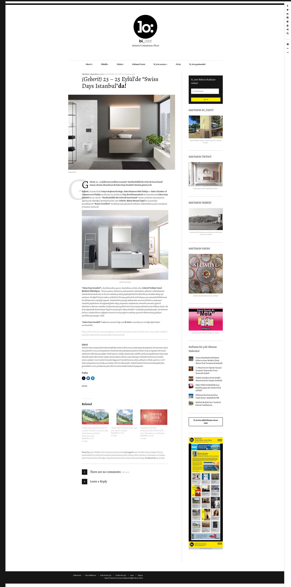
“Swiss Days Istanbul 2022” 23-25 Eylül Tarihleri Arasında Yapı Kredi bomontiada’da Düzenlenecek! (95, 431)
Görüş (178, 64)
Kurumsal (123, 74)
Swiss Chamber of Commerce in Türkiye (149, 455)
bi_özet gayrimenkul (197, 64)
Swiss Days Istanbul (89, 458)
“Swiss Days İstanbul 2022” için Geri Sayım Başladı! (124, 429)
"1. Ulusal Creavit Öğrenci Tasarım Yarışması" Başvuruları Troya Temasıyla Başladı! (209, 370)
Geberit (160, 452)
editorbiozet (86, 74)
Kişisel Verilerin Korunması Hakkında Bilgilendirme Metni (124, 578)
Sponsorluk (131, 74)
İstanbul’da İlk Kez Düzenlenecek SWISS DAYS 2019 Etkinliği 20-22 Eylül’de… (153, 430)
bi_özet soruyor (160, 64)
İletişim (140, 575)
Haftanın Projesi (138, 64)
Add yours (125, 472)
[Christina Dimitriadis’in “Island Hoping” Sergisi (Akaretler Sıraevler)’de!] (288, 48)
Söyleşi (119, 64)
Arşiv (106, 74)
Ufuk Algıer (102, 458)
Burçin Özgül (151, 452)
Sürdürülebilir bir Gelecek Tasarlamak (96, 455)
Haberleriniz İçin (105, 575)
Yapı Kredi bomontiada (116, 458)
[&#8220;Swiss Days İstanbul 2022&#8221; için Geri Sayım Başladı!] (124, 417)
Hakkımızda (77, 575)
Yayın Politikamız (90, 575)
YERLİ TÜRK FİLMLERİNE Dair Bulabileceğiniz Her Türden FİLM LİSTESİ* (208, 388)
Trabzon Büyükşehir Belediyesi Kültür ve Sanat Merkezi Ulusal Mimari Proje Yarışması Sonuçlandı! (209, 360)
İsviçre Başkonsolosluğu (135, 458)
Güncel (88, 64)
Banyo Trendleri (139, 452)
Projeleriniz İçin (121, 575)
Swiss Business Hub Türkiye (122, 455)
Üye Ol (206, 99)
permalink (160, 458)
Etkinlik (104, 64)
